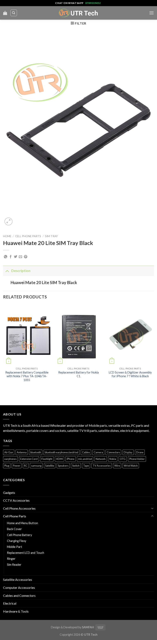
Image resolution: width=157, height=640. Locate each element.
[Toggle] (7, 270)
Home (7, 236)
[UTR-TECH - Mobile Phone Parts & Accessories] (78, 13)
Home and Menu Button (22, 523)
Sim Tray (51, 236)
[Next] (154, 347)
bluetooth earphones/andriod (61, 452)
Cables (86, 452)
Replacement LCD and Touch (25, 552)
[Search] (13, 13)
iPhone (70, 459)
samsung (36, 465)
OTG (123, 459)
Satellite (49, 465)
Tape (86, 465)
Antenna (22, 452)
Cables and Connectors (19, 595)
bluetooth (35, 452)
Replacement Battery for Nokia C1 (78, 374)
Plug (6, 465)
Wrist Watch (131, 465)
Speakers (63, 465)
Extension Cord (29, 459)
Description (20, 271)
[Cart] (5, 12)
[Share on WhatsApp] (5, 257)
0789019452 (93, 3)
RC (25, 465)
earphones (10, 459)
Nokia (112, 459)
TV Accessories (102, 465)
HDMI (59, 459)
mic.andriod (85, 459)
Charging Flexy (16, 541)
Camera (98, 452)
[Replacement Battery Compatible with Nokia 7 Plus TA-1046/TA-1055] (27, 334)
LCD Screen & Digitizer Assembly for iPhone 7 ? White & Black (130, 374)
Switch (76, 465)
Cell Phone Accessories (19, 508)
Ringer (11, 558)
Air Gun (8, 452)
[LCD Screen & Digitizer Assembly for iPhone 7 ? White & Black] (130, 334)
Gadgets (9, 492)
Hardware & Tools (16, 611)
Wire (117, 465)
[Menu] (151, 13)
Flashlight (46, 459)
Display (128, 452)
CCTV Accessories (16, 500)
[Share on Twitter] (15, 257)
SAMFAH (88, 627)
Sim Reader (14, 564)
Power (16, 465)
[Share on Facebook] (10, 257)
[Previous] (3, 347)
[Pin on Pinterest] (25, 257)
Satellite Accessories (17, 579)
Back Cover (14, 529)
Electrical (9, 603)
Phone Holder (137, 459)
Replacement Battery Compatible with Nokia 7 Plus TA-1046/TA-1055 (26, 376)
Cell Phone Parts (28, 236)
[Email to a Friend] (20, 257)
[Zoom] (8, 222)
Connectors (113, 452)
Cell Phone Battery (19, 535)
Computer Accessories (19, 587)
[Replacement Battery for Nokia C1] (78, 334)
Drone (140, 452)
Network (101, 459)
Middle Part (14, 547)
